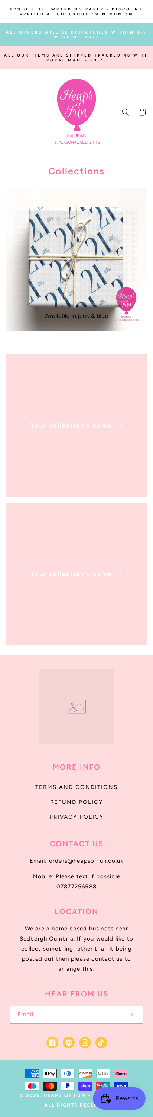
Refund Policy (76, 802)
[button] (11, 112)
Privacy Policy (76, 817)
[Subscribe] (130, 1015)
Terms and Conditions (76, 787)
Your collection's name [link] (72, 425)
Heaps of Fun (64, 1095)
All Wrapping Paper (72, 339)
